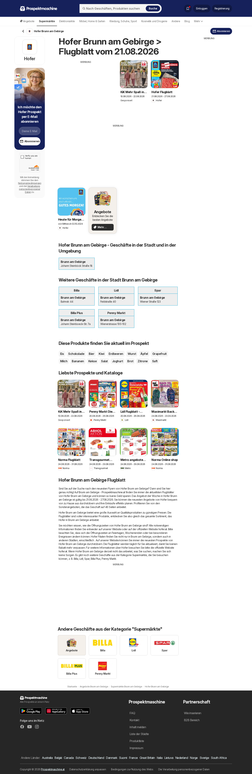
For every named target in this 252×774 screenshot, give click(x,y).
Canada (69, 758)
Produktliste (137, 741)
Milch (63, 361)
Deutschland (96, 758)
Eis (62, 354)
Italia (159, 758)
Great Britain (147, 758)
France (133, 758)
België (58, 758)
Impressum (136, 748)
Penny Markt (109, 558)
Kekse (92, 361)
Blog (187, 21)
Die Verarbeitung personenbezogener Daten (184, 769)
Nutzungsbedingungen (29, 183)
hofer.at (162, 529)
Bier (91, 354)
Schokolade (76, 354)
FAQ (132, 713)
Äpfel (144, 354)
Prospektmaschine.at (52, 769)
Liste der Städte (139, 734)
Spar (86, 558)
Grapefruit (159, 354)
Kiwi (101, 354)
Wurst (132, 354)
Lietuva (168, 758)
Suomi (123, 758)
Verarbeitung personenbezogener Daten (29, 189)
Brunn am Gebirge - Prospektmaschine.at (102, 492)
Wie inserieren (192, 713)
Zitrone (143, 361)
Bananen (78, 361)
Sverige (204, 758)
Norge (194, 758)
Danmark (111, 758)
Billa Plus (95, 558)
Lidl (81, 558)
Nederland (181, 758)
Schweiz (80, 758)
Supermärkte (139, 555)
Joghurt (117, 361)
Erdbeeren (116, 354)
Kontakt (134, 720)
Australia (47, 758)
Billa (76, 558)
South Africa (219, 758)
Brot (130, 361)
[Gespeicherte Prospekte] (188, 8)
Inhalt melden (138, 727)
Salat (104, 361)
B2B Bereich (191, 720)
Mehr (197, 21)
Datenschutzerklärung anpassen (87, 769)
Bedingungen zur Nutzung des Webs (132, 769)
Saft (155, 361)
